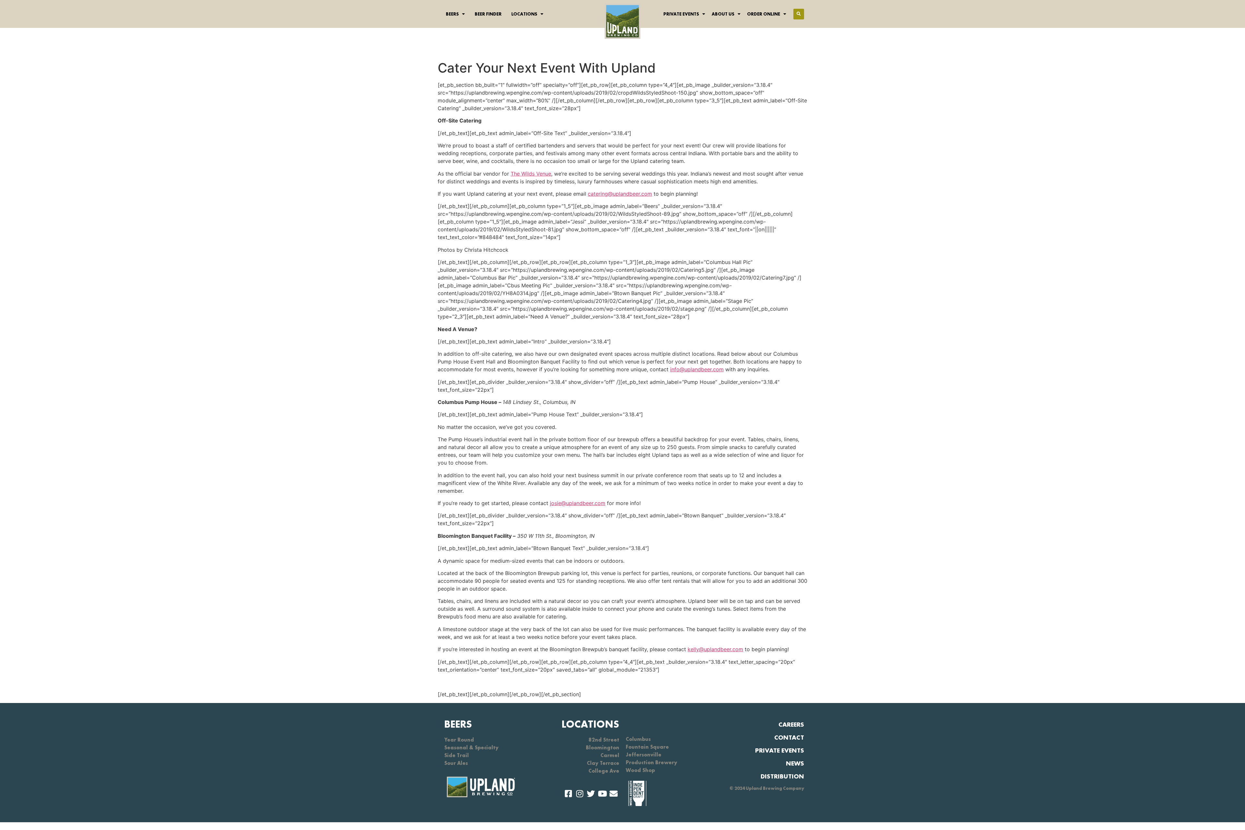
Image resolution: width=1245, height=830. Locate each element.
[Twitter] (591, 793)
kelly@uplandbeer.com (715, 649)
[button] (798, 14)
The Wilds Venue (531, 173)
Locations (524, 14)
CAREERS (791, 724)
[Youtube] (602, 793)
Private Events (681, 14)
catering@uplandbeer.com (620, 193)
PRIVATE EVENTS (779, 750)
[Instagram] (579, 793)
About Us (723, 14)
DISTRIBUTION (782, 776)
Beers (452, 14)
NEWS (795, 763)
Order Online (763, 14)
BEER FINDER (488, 14)
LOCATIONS (590, 724)
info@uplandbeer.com (697, 369)
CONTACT (789, 737)
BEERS (458, 724)
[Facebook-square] (568, 793)
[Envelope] (613, 793)
